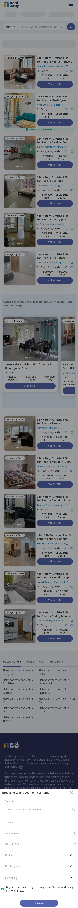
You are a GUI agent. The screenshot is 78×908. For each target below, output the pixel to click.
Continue (39, 903)
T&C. (21, 890)
